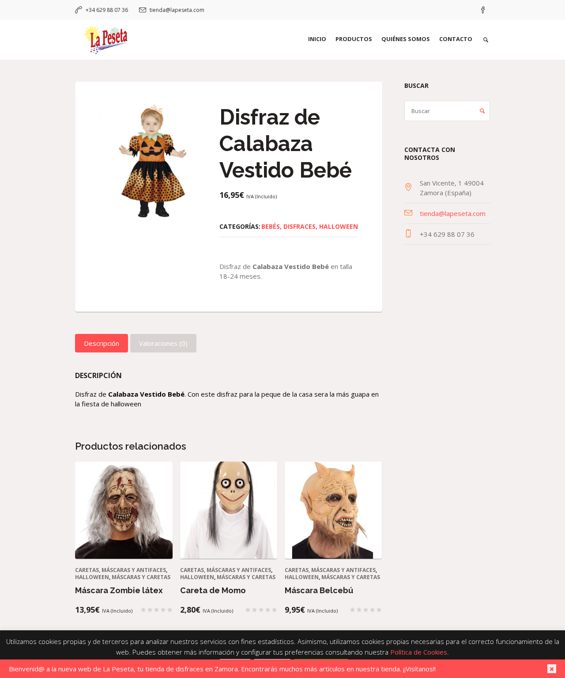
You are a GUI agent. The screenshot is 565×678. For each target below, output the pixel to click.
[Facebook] (483, 10)
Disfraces (299, 226)
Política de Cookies (418, 652)
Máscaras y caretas (141, 577)
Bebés (270, 226)
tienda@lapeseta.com (177, 10)
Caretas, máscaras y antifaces (120, 570)
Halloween (338, 226)
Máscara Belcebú (319, 590)
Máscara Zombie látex (119, 590)
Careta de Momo (213, 590)
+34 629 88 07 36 (107, 10)
